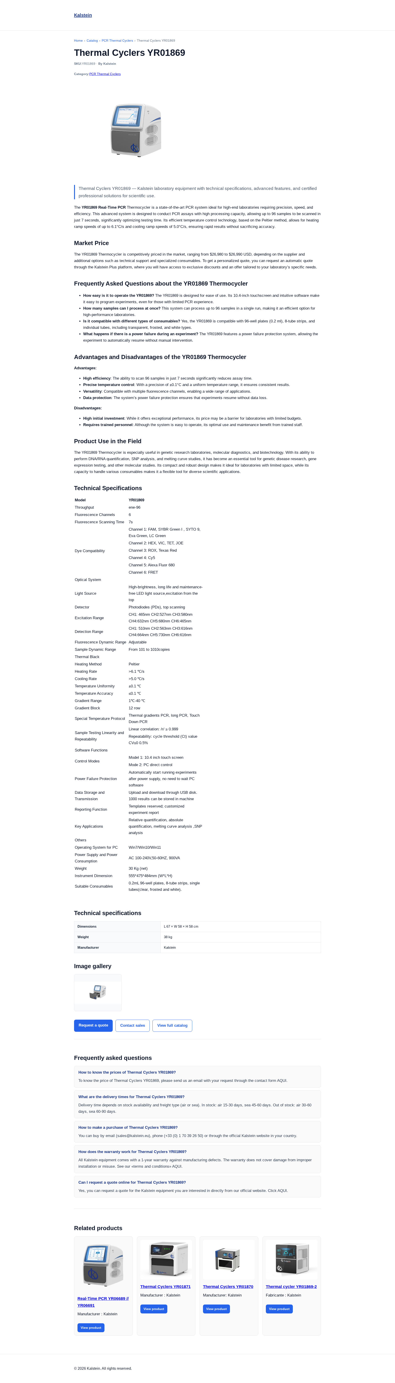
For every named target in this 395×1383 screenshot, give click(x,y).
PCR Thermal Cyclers (105, 74)
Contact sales (132, 1025)
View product (91, 1327)
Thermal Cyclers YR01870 (228, 1286)
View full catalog (172, 1025)
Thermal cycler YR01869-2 (291, 1286)
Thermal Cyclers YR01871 (165, 1286)
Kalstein (83, 15)
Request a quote (93, 1025)
